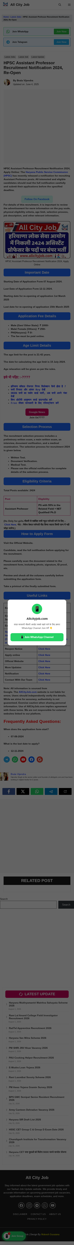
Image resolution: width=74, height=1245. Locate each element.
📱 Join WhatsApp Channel (37, 637)
